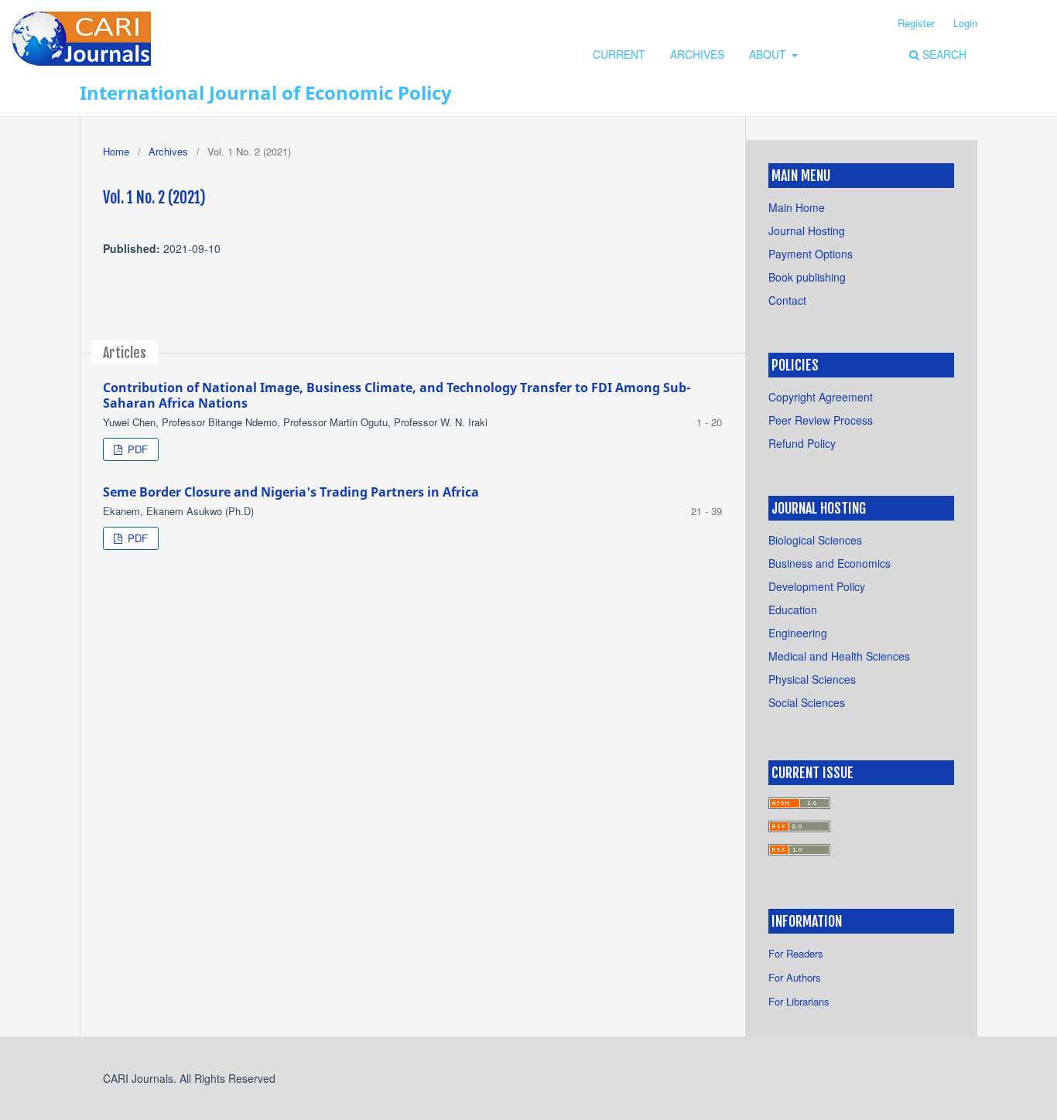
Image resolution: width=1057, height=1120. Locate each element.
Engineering (797, 632)
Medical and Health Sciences (839, 656)
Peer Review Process (820, 420)
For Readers (795, 953)
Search (942, 54)
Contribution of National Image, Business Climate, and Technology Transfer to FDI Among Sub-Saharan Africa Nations (397, 395)
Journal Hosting (806, 230)
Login (965, 22)
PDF (136, 449)
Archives (697, 54)
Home (116, 151)
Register (916, 22)
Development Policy (816, 586)
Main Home (796, 207)
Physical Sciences (812, 679)
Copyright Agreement (820, 397)
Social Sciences (806, 702)
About (769, 54)
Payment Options (810, 253)
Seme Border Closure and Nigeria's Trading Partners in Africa (291, 491)
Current (619, 54)
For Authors (794, 977)
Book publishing (807, 277)
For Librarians (799, 1001)
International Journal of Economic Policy (266, 92)
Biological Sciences (815, 540)
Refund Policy (802, 443)
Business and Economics (829, 563)
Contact (787, 300)
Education (792, 609)
